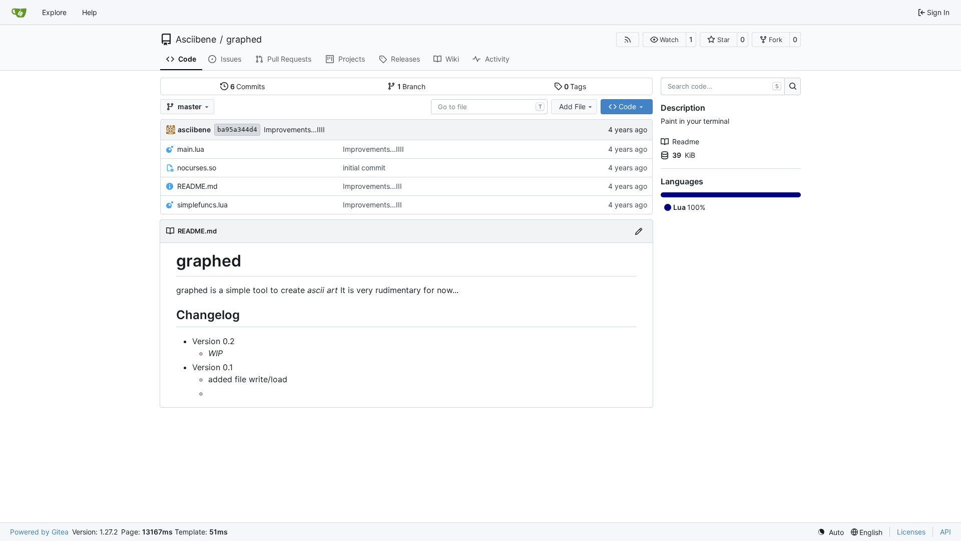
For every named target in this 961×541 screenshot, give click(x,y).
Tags (575, 86)
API (945, 531)
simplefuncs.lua (202, 204)
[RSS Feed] (627, 39)
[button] (664, 39)
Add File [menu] (572, 106)
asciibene (194, 129)
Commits (247, 86)
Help (89, 12)
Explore (54, 12)
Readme (685, 141)
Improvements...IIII (294, 129)
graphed (244, 40)
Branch (411, 86)
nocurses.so (196, 167)
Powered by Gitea (39, 531)
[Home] (19, 13)
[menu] (830, 532)
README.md (197, 186)
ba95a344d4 (237, 129)
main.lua (190, 149)
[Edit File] (639, 231)
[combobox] (489, 106)
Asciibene (196, 40)
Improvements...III (372, 186)
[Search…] (792, 87)
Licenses (911, 531)
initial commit (364, 167)
